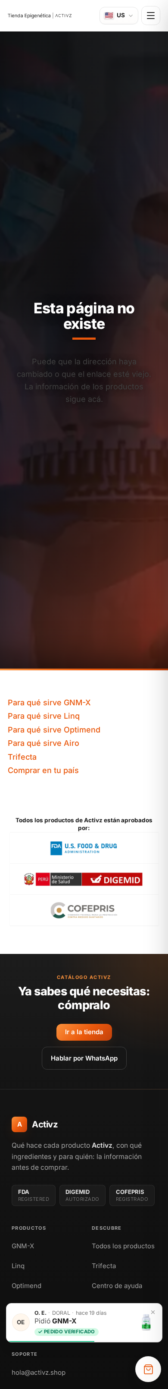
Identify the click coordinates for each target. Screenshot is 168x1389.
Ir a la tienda (84, 1032)
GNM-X (23, 1246)
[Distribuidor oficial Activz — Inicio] (40, 16)
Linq (18, 1266)
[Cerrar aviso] (153, 1312)
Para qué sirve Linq (44, 715)
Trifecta (22, 756)
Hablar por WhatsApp (84, 1058)
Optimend (26, 1286)
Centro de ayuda (117, 1286)
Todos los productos (123, 1246)
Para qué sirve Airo (43, 743)
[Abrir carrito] (148, 1369)
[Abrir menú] (150, 15)
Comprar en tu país (43, 770)
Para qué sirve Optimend (54, 729)
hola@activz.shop (38, 1372)
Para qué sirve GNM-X (49, 702)
